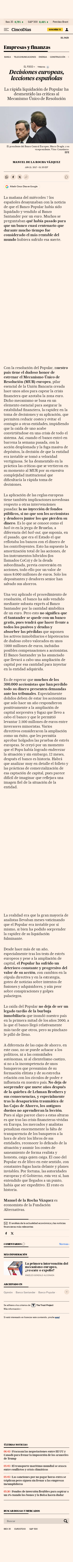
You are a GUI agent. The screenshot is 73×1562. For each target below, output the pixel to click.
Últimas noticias (16, 1444)
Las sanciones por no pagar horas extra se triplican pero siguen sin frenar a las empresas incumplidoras (35, 1480)
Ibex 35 (9, 22)
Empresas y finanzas (27, 47)
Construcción (57, 57)
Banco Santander (25, 1292)
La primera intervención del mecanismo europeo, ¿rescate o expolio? (46, 1267)
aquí (57, 1317)
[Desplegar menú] (6, 29)
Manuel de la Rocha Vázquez (36, 162)
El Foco (28, 67)
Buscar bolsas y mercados (22, 1511)
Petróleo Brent (60, 22)
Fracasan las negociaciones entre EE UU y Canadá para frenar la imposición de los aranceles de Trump (36, 1455)
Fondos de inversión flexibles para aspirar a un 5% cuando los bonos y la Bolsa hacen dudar (36, 1493)
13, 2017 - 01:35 (36, 167)
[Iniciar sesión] (66, 29)
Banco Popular (46, 1292)
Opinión (8, 1292)
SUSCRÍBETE (55, 29)
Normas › (64, 1244)
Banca (7, 57)
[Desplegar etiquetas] (66, 1291)
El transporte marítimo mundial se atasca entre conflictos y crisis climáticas (35, 1467)
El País (64, 37)
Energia (43, 57)
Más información (12, 1309)
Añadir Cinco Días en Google (23, 186)
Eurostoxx (20, 1529)
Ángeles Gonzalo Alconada (39, 1275)
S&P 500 (33, 22)
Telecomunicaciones (25, 57)
